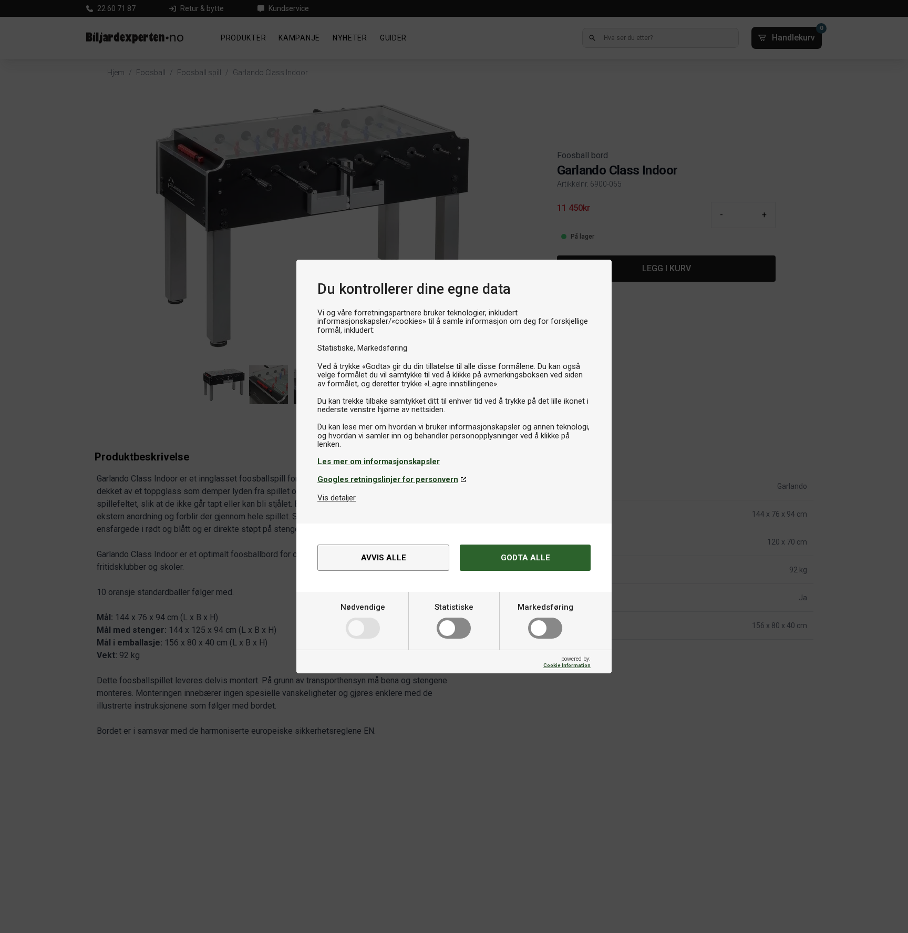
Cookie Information (567, 665)
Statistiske (454, 607)
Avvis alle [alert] (383, 557)
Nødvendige (362, 607)
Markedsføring (545, 607)
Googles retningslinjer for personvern (387, 479)
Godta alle (525, 557)
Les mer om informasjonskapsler (378, 461)
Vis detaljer (336, 498)
